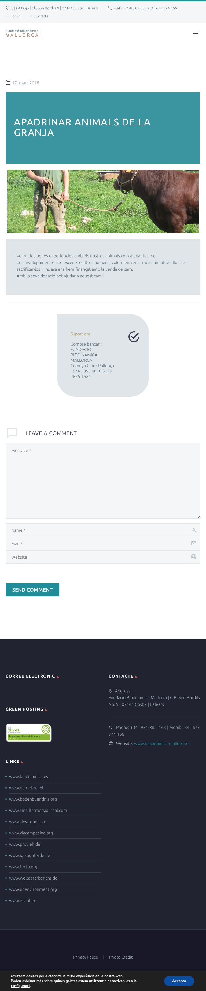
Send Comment (32, 590)
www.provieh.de (24, 844)
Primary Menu (195, 34)
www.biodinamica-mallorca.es (162, 743)
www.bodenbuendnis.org (33, 799)
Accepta (179, 980)
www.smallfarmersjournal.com (38, 810)
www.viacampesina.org (31, 832)
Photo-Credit (121, 957)
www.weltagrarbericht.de (33, 878)
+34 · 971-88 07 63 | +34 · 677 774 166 (145, 8)
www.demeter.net (26, 787)
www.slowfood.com (27, 821)
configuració (20, 985)
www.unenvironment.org (33, 889)
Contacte (41, 16)
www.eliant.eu (22, 900)
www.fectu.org (23, 866)
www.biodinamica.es (28, 776)
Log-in (15, 16)
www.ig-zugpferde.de (29, 855)
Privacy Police (85, 957)
